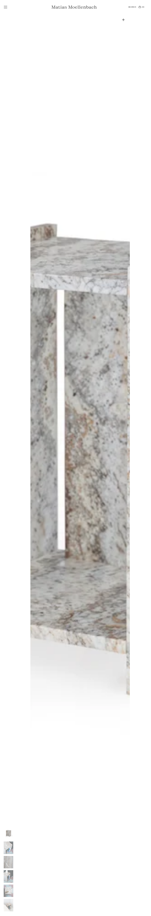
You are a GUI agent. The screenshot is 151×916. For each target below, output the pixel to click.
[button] (5, 7)
